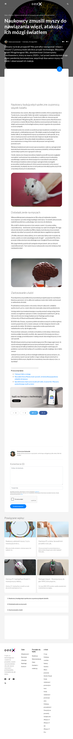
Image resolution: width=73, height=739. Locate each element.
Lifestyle (11, 15)
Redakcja (35, 656)
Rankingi (24, 663)
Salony (46, 663)
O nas (45, 654)
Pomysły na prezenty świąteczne (47, 713)
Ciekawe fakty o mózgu (23, 374)
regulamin (37, 491)
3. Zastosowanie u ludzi (15, 610)
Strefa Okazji (48, 676)
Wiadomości (25, 654)
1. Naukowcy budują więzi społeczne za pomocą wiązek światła (27, 598)
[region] (36, 86)
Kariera (46, 666)
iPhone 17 (47, 719)
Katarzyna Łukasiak (14, 42)
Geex (5, 15)
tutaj (22, 494)
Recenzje (24, 657)
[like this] (66, 41)
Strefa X (23, 666)
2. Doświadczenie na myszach (17, 604)
